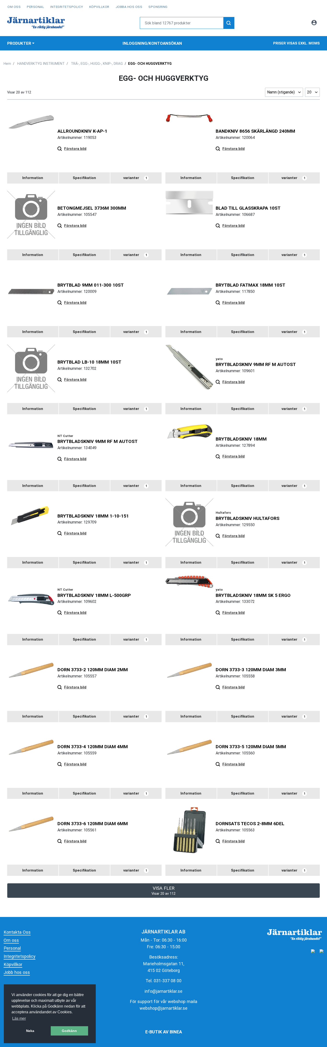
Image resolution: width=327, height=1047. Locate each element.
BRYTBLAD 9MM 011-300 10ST (90, 285)
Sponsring (158, 7)
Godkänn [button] (69, 1031)
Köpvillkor (99, 7)
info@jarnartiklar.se (163, 991)
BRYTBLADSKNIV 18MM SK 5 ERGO (253, 595)
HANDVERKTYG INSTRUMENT (41, 63)
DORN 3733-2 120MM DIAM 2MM (92, 669)
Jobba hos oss (129, 7)
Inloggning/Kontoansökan (152, 43)
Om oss (14, 7)
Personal (35, 7)
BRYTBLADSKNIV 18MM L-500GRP (94, 595)
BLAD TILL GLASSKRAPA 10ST (248, 208)
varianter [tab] (135, 178)
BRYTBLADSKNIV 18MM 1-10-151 (93, 516)
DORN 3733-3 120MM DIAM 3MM (251, 669)
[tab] (32, 178)
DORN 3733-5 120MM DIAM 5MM (251, 746)
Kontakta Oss (17, 932)
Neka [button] (30, 1031)
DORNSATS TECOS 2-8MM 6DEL (250, 823)
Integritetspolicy (66, 7)
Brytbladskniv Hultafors (247, 518)
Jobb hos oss (17, 972)
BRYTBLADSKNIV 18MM (241, 439)
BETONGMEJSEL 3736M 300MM (91, 208)
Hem (7, 63)
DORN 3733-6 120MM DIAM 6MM (92, 823)
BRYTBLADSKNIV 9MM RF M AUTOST (256, 364)
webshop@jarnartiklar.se (163, 1008)
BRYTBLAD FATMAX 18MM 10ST (250, 285)
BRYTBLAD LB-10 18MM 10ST (89, 362)
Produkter (19, 43)
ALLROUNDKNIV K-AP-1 (82, 131)
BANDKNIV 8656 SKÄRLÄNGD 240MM (255, 131)
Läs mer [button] (19, 1018)
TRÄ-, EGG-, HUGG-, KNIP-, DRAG (97, 63)
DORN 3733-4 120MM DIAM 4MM (92, 746)
